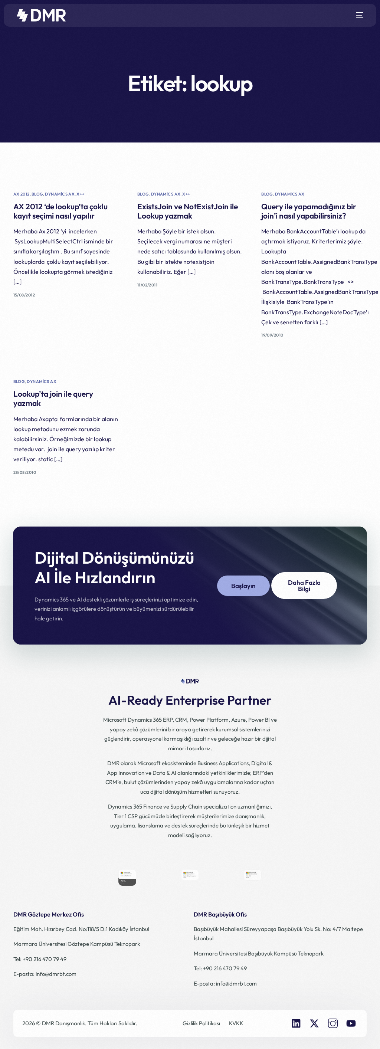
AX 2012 (21, 194)
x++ (80, 194)
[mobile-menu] (357, 15)
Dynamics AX (60, 194)
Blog (37, 194)
